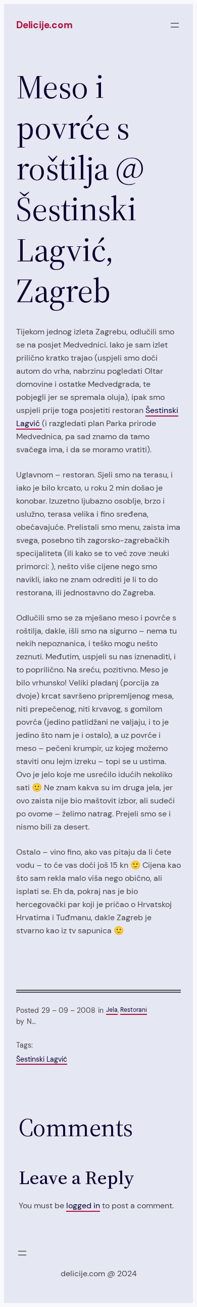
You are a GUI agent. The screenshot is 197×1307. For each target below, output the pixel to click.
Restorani (133, 1010)
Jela (112, 1010)
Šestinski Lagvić (41, 1059)
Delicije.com (44, 25)
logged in (83, 1205)
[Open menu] (175, 25)
